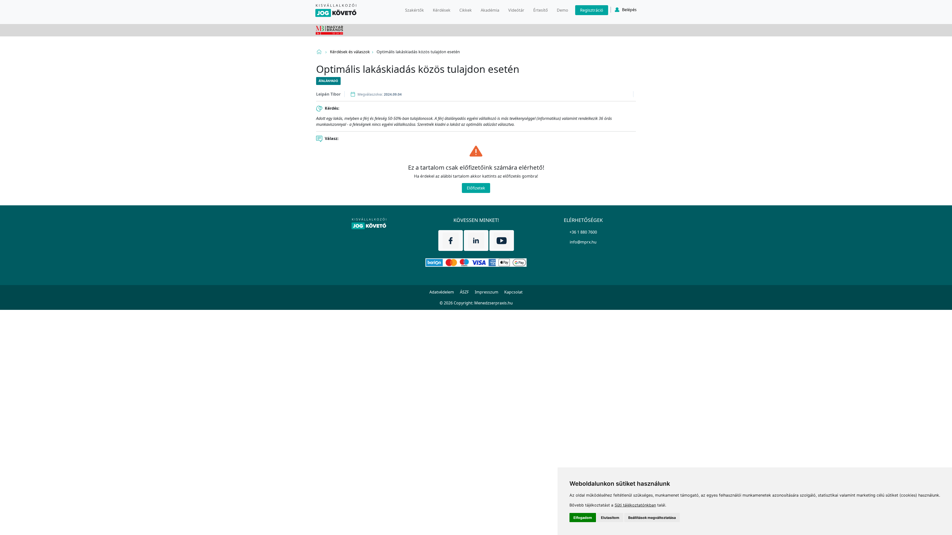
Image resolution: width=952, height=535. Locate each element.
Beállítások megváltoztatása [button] (652, 517)
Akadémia (490, 10)
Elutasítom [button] (610, 517)
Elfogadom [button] (582, 517)
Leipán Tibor (328, 94)
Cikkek (465, 10)
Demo (562, 10)
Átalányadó (328, 81)
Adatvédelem (441, 292)
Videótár (516, 10)
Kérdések (441, 10)
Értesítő (540, 10)
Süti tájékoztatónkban (635, 505)
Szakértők (414, 10)
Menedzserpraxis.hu (493, 303)
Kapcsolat (513, 292)
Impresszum (486, 292)
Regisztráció (591, 10)
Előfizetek (476, 188)
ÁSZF (464, 292)
